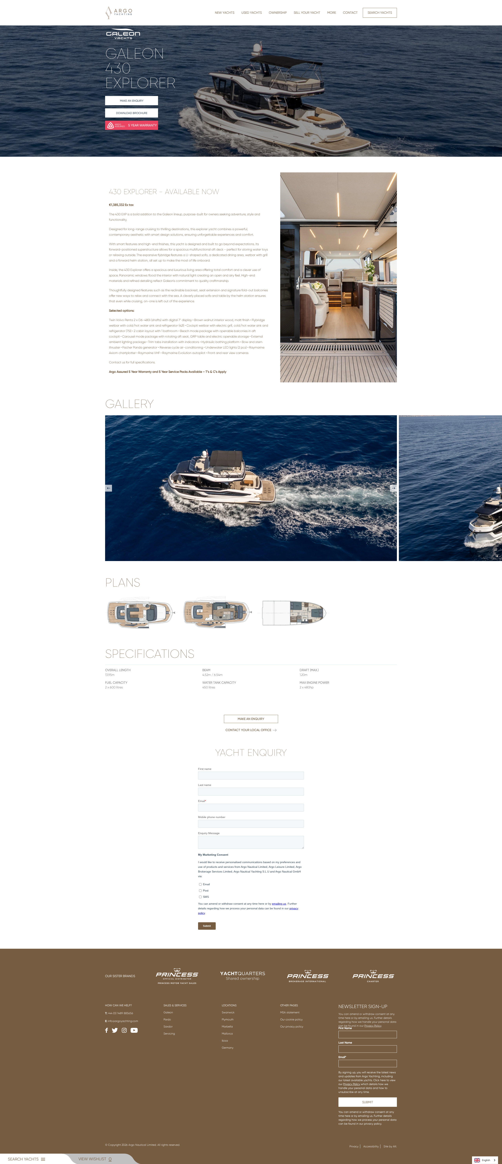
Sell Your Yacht (307, 12)
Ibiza (225, 1040)
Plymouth (228, 1019)
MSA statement (289, 1012)
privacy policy (372, 1123)
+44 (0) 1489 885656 (119, 1013)
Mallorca (227, 1033)
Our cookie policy (291, 1019)
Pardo (167, 1019)
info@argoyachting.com (121, 1021)
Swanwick (228, 1012)
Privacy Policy (372, 1025)
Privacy (353, 1146)
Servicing (169, 1033)
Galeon (168, 1012)
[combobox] (485, 1160)
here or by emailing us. (359, 1115)
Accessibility (371, 1146)
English (486, 1160)
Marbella (227, 1026)
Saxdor (168, 1026)
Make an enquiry (131, 100)
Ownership (278, 12)
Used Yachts (251, 12)
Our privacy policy (291, 1026)
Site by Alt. (390, 1146)
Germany (227, 1047)
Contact (350, 12)
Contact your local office (248, 730)
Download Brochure (131, 113)
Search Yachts (380, 12)
